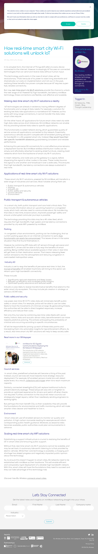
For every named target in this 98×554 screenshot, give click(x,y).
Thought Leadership (83, 107)
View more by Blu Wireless (81, 90)
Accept (68, 24)
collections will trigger (35, 381)
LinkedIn (92, 534)
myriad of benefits (12, 269)
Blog (83, 105)
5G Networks (80, 103)
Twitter (89, 534)
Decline (83, 24)
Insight (77, 105)
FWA (88, 103)
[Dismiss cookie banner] (90, 7)
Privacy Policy (90, 544)
